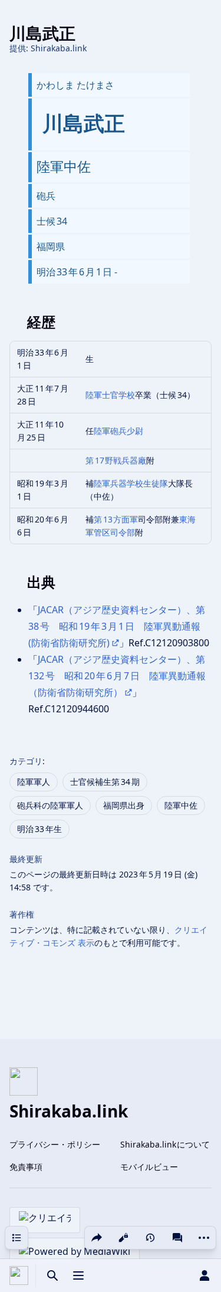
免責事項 (25, 1166)
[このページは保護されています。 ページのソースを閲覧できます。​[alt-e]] (123, 1238)
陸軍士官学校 (110, 394)
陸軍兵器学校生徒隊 (131, 483)
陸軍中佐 (180, 805)
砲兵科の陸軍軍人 (50, 805)
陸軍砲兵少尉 (118, 430)
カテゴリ (25, 761)
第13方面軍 (116, 519)
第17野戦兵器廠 (116, 460)
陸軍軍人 (33, 781)
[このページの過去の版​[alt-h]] (150, 1238)
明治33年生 (39, 828)
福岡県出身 (123, 805)
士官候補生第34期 (105, 781)
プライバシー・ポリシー (54, 1144)
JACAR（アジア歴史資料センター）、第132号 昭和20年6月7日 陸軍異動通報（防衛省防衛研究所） (117, 676)
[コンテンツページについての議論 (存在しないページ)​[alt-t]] (177, 1238)
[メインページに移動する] (19, 1275)
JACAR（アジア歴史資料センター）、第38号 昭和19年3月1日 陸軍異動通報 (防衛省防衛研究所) (116, 626)
